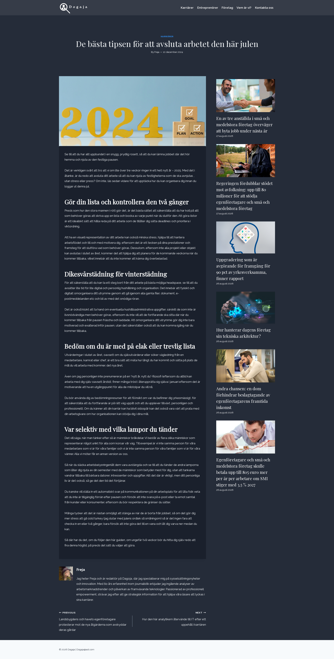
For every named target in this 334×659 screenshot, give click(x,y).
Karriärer (187, 7)
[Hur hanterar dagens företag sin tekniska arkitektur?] (245, 308)
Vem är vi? (244, 7)
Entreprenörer (207, 7)
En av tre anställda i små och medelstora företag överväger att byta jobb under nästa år (244, 124)
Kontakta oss (264, 7)
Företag (227, 7)
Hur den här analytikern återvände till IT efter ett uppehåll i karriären (174, 618)
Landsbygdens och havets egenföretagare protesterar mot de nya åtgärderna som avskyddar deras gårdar (92, 621)
